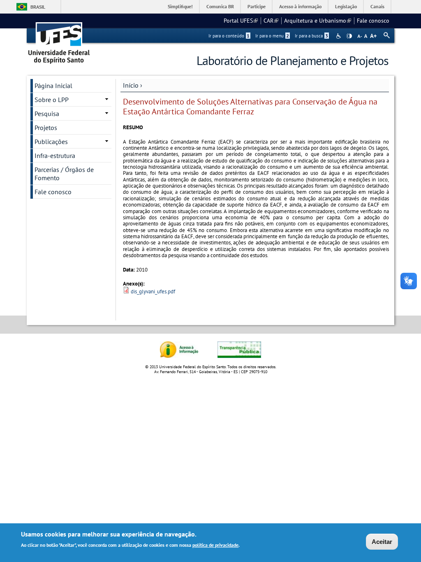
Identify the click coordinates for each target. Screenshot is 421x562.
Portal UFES (241, 20)
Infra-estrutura (55, 155)
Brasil (37, 7)
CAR (271, 20)
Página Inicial (53, 85)
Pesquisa (47, 113)
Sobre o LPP (52, 99)
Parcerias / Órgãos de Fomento (64, 173)
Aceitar (382, 541)
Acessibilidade (339, 36)
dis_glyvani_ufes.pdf (153, 291)
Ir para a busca (311, 36)
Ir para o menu (272, 36)
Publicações (51, 141)
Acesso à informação (300, 6)
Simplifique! (180, 6)
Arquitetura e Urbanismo (317, 20)
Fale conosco (373, 20)
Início (131, 85)
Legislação (346, 6)
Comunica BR (220, 6)
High (349, 36)
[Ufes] (59, 40)
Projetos (46, 127)
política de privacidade (215, 545)
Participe (257, 6)
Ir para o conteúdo (229, 36)
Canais (377, 6)
